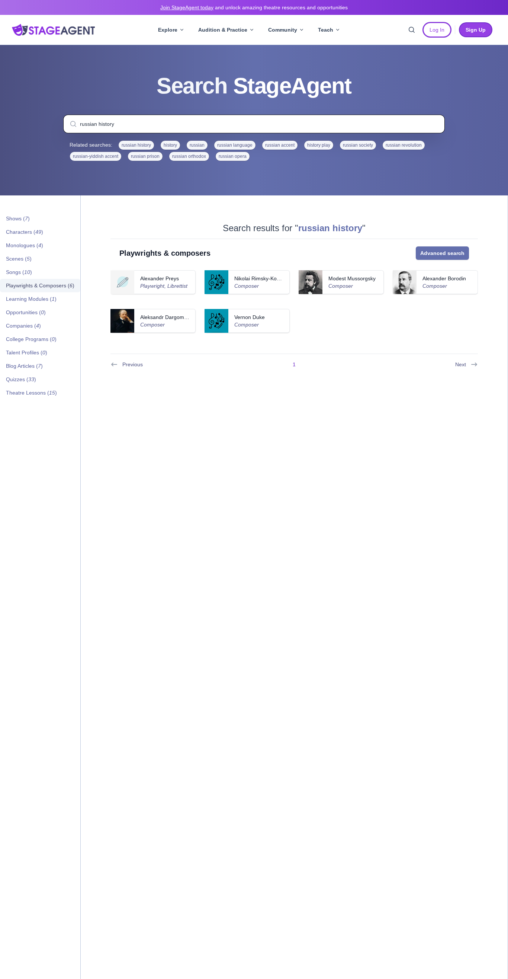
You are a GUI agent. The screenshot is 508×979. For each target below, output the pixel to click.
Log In (437, 30)
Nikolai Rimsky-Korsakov (263, 278)
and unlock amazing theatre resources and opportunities (254, 7)
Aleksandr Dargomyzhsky (170, 317)
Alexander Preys (159, 278)
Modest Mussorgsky (352, 278)
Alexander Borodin (444, 278)
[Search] (411, 29)
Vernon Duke (249, 317)
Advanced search (442, 253)
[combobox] (254, 124)
